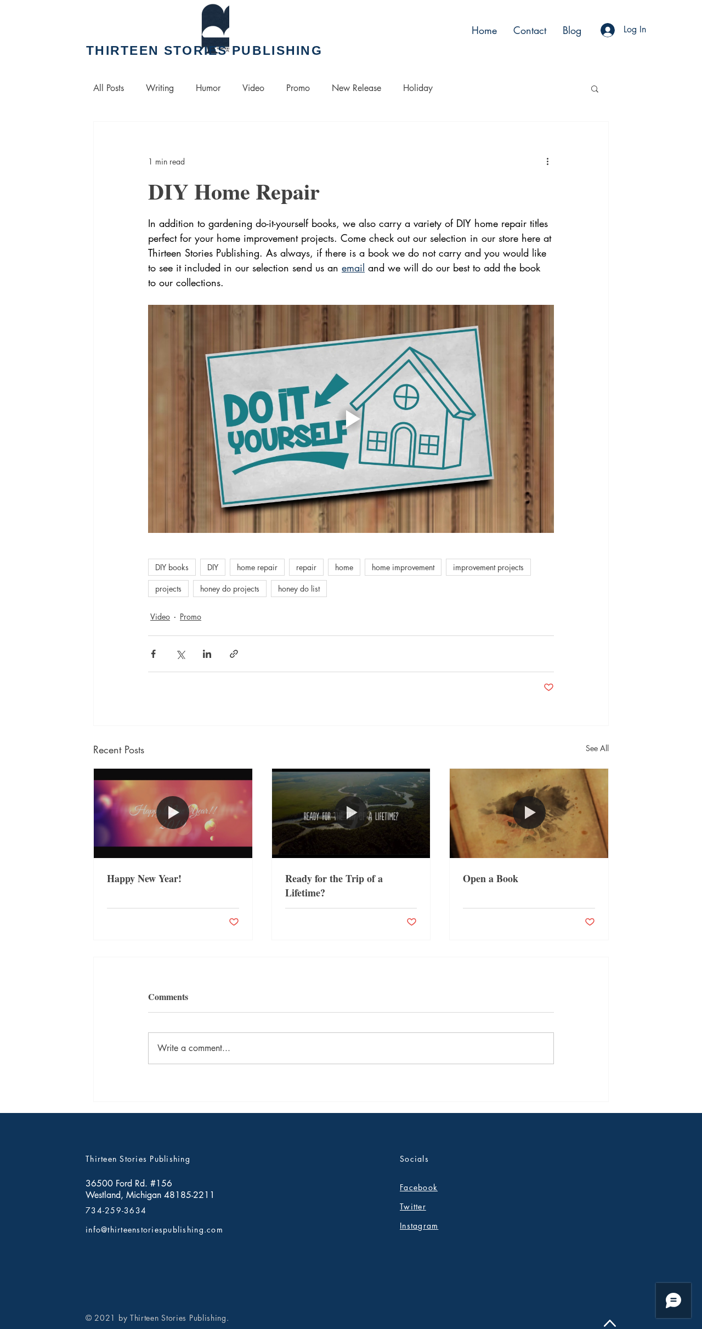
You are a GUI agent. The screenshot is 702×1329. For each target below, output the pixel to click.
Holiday (418, 88)
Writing (160, 88)
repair (306, 567)
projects (168, 588)
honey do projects (229, 588)
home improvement (403, 567)
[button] (595, 88)
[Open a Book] (529, 813)
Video (253, 88)
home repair (257, 567)
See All (597, 748)
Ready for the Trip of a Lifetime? (334, 885)
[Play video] (351, 419)
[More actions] (547, 161)
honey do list (299, 588)
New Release (356, 88)
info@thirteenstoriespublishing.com (154, 1229)
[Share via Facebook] (153, 654)
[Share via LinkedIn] (207, 654)
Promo (298, 88)
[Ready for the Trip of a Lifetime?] (351, 813)
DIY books (172, 567)
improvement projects (488, 567)
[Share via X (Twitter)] (180, 654)
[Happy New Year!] (173, 813)
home (344, 567)
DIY (212, 567)
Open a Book (490, 878)
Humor (208, 88)
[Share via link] (234, 654)
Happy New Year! (144, 878)
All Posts (108, 88)
